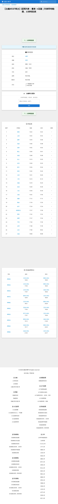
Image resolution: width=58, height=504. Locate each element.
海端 (18, 155)
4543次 (9, 291)
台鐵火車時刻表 (6, 4)
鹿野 (18, 139)
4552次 (9, 314)
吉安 (18, 230)
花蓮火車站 (46, 290)
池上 (18, 159)
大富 (18, 190)
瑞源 (18, 143)
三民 (18, 179)
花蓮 (18, 234)
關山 (18, 151)
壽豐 (18, 218)
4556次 (9, 326)
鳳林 (18, 202)
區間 (26, 60)
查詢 (29, 105)
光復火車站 (46, 319)
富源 (18, 187)
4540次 (9, 279)
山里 (18, 136)
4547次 (9, 296)
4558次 (9, 332)
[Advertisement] (29, 25)
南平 (18, 206)
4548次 (9, 302)
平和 (18, 222)
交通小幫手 (7, 2)
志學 (18, 226)
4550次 (9, 308)
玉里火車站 (26, 278)
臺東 (18, 132)
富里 (18, 163)
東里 (18, 171)
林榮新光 (18, 210)
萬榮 (18, 198)
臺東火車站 (46, 278)
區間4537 (14, 4)
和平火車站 (26, 313)
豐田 (18, 214)
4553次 (9, 320)
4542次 (9, 285)
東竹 (18, 167)
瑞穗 (18, 183)
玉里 (18, 175)
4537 (26, 56)
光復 (18, 194)
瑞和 (18, 147)
